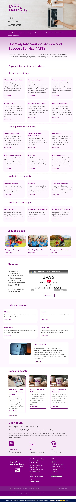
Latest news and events (58, 468)
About (42, 32)
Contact (10, 35)
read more (13, 410)
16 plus (36, 32)
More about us (48, 295)
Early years (20, 32)
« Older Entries (12, 415)
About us (54, 469)
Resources (49, 32)
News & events (58, 32)
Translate (63, 478)
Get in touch (55, 471)
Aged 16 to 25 (56, 466)
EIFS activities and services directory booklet (16, 391)
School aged (29, 32)
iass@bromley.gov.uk (36, 476)
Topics (13, 32)
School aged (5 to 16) (57, 464)
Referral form (16, 35)
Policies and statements (15, 488)
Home (9, 32)
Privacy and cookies (34, 488)
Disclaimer (24, 488)
